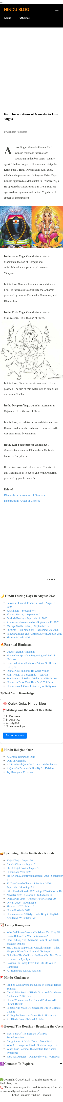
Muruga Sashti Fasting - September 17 (28, 626)
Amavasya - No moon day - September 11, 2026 (33, 622)
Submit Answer (15, 735)
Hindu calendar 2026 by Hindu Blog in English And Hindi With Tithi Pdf (32, 916)
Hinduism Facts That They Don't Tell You (30, 682)
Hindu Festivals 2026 (18, 910)
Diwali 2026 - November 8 (21, 902)
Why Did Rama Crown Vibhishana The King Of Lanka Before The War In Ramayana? (33, 934)
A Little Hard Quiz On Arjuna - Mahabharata (32, 764)
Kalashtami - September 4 (21, 610)
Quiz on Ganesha (16, 760)
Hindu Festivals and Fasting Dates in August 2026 (34, 633)
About (7, 18)
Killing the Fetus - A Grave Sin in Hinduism (31, 1015)
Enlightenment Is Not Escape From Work (30, 1041)
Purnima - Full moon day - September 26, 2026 (32, 630)
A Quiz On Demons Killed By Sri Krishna (30, 768)
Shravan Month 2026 (18, 637)
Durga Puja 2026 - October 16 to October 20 (31, 899)
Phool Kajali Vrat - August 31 (23, 868)
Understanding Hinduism (21, 651)
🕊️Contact (24, 18)
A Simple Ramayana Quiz (21, 757)
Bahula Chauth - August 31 (22, 864)
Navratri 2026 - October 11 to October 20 (29, 895)
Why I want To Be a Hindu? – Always (27, 674)
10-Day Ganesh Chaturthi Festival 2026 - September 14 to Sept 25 (29, 885)
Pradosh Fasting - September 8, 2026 (27, 618)
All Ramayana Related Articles (24, 970)
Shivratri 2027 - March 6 (20, 906)
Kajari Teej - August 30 (20, 860)
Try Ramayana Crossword (21, 772)
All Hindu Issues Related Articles (26, 1019)
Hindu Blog (16, 10)
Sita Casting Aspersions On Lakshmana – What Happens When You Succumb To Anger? (33, 949)
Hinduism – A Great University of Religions (31, 686)
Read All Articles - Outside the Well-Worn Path (33, 1056)
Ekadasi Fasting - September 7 (23, 614)
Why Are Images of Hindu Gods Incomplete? (32, 1045)
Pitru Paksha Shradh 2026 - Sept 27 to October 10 (34, 891)
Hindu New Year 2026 (19, 872)
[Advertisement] (31, 62)
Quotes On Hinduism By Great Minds (28, 671)
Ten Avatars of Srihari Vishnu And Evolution (32, 678)
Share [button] (51, 580)
